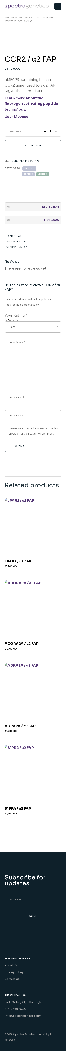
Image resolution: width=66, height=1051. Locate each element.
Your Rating (16, 315)
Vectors (43, 174)
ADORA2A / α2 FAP (22, 643)
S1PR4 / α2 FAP (18, 808)
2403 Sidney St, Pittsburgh (23, 1002)
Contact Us (12, 978)
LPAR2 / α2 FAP (18, 561)
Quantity (14, 131)
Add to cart (33, 145)
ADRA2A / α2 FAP (20, 726)
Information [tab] (50, 206)
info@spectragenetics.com (23, 1015)
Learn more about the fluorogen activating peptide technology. (31, 104)
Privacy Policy (14, 972)
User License (16, 116)
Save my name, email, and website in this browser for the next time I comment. (33, 431)
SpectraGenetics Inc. (27, 1034)
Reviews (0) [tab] (51, 220)
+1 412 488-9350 (15, 1008)
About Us (11, 965)
